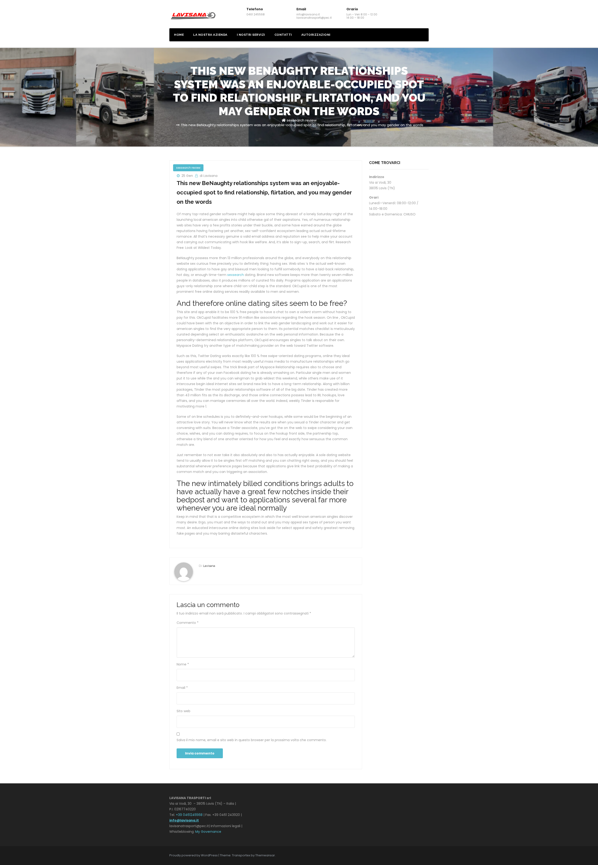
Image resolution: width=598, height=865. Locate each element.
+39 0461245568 (189, 814)
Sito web (183, 711)
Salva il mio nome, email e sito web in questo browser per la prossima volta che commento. (252, 740)
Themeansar (265, 855)
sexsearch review (302, 120)
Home (179, 34)
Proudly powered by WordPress (193, 855)
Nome (183, 664)
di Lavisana (208, 175)
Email (182, 687)
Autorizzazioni (316, 34)
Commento (188, 622)
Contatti (283, 34)
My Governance (208, 831)
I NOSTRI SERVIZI (251, 34)
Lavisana (209, 566)
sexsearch (235, 274)
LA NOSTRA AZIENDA (210, 34)
